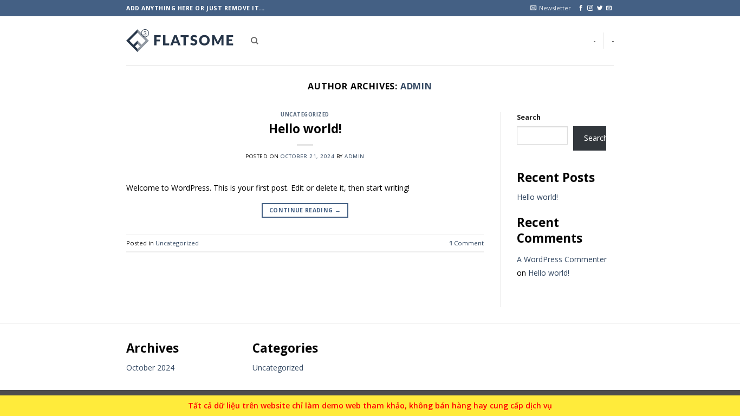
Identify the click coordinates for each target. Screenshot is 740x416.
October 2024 (150, 367)
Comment (466, 243)
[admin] (180, 40)
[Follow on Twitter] (600, 8)
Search (529, 117)
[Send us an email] (609, 8)
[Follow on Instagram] (590, 8)
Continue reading (305, 210)
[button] (550, 8)
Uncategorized (305, 114)
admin (416, 86)
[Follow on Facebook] (581, 8)
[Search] (254, 40)
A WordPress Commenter (562, 259)
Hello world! (305, 128)
